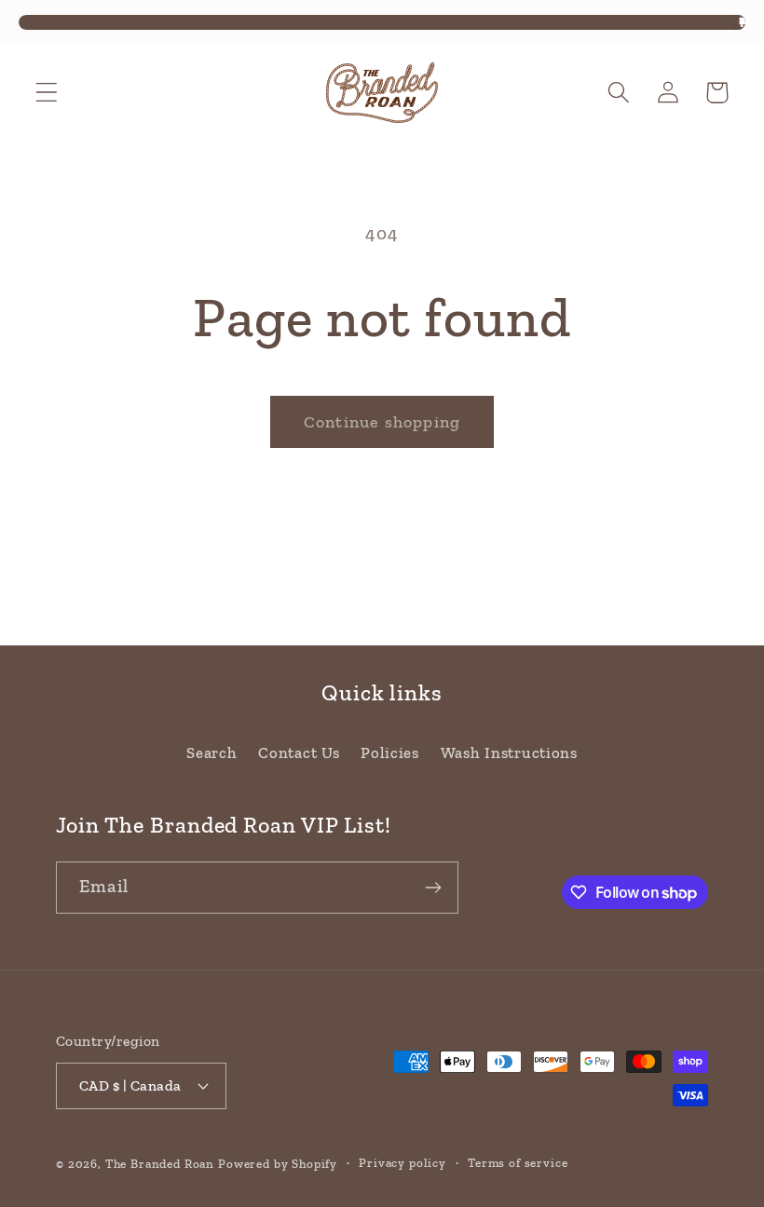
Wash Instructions (509, 752)
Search (211, 752)
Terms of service (517, 1163)
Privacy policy (402, 1163)
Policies (390, 752)
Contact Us (298, 752)
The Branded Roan (159, 1164)
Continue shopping (382, 422)
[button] (47, 92)
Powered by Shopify (277, 1164)
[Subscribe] (432, 887)
